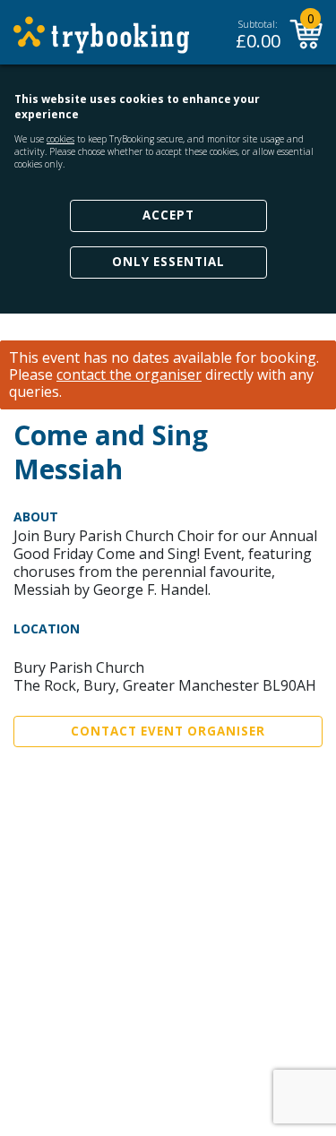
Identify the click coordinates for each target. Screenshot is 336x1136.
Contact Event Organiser (168, 731)
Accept (168, 215)
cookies (60, 139)
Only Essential (168, 262)
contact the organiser (129, 374)
